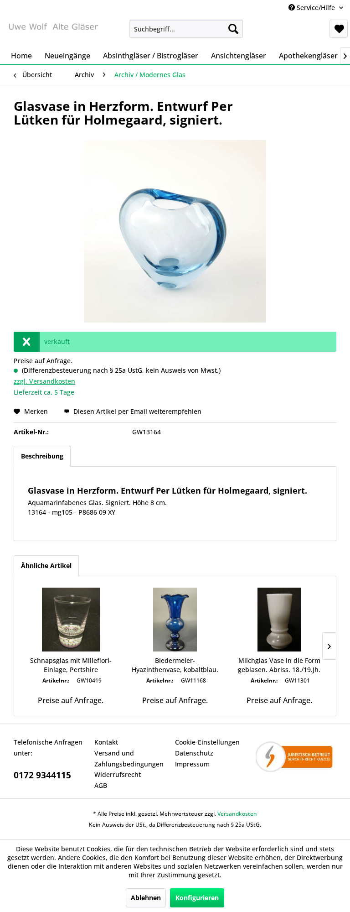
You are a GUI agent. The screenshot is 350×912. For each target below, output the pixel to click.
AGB (100, 785)
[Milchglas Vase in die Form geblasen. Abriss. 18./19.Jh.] (279, 619)
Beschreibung (42, 456)
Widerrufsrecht (117, 774)
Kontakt (106, 742)
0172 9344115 (42, 775)
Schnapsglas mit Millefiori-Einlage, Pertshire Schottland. (71, 665)
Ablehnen (146, 897)
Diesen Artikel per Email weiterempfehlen (136, 411)
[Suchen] (233, 29)
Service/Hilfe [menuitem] (316, 7)
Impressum (192, 764)
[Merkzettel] (338, 29)
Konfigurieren (197, 897)
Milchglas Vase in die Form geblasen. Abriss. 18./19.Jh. (279, 665)
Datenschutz (194, 753)
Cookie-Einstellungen (207, 742)
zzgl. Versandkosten (44, 381)
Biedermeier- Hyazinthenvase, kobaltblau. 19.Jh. (175, 665)
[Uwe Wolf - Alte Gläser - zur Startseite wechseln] (53, 31)
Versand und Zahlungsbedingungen (129, 758)
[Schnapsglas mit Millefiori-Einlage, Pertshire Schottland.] (71, 619)
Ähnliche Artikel (46, 565)
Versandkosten (237, 814)
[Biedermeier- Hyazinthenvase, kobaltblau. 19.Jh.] (175, 619)
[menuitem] (186, 29)
